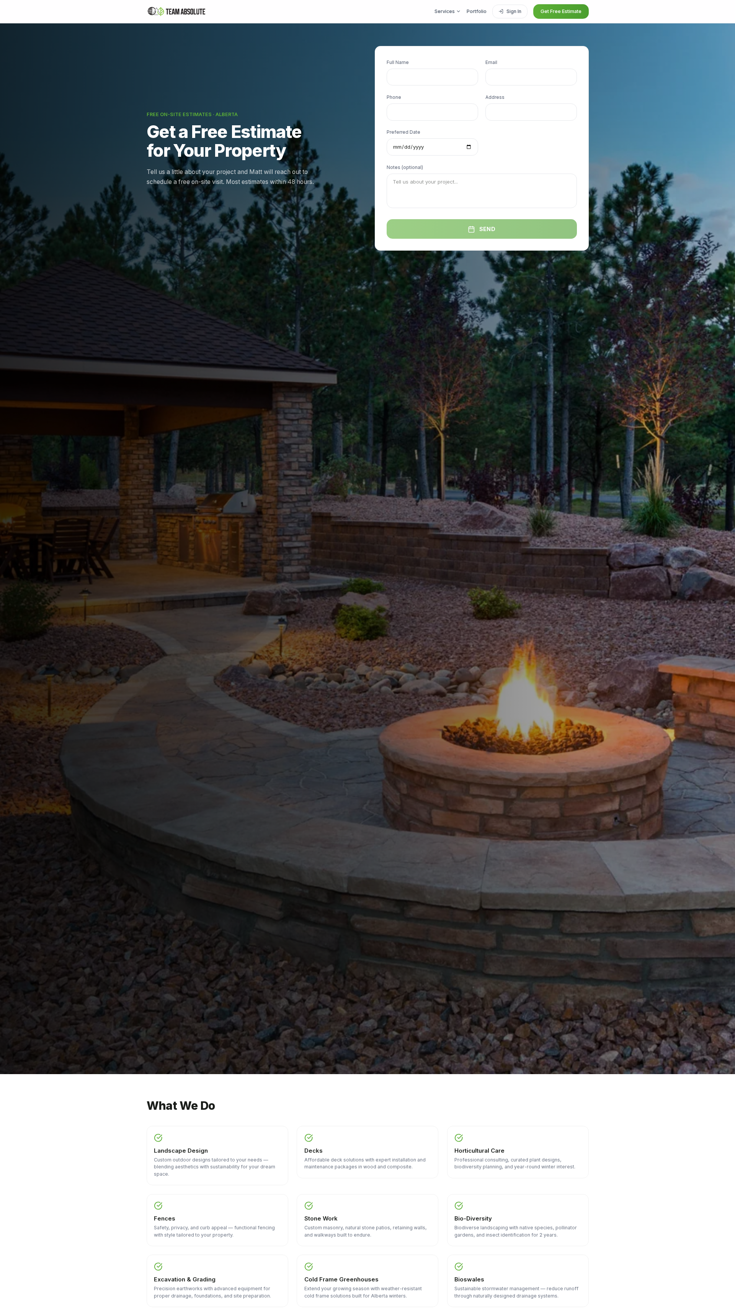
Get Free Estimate (561, 11)
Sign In (513, 11)
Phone (394, 97)
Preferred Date (403, 132)
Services (444, 11)
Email (491, 62)
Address (495, 97)
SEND (487, 229)
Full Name (398, 62)
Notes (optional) (405, 167)
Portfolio (477, 11)
